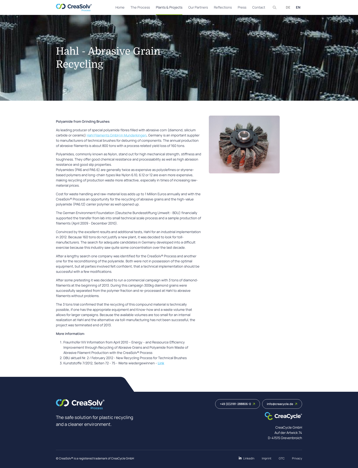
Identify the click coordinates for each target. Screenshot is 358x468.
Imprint (266, 458)
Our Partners (198, 7)
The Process (140, 7)
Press (242, 7)
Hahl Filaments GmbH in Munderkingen (117, 135)
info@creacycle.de (280, 404)
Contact (258, 7)
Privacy (297, 458)
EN (298, 7)
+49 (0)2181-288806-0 (235, 404)
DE (288, 7)
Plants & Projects (169, 7)
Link (161, 363)
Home (120, 7)
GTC (282, 458)
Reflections (223, 7)
